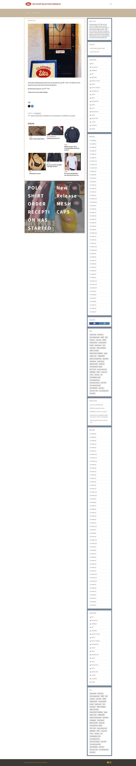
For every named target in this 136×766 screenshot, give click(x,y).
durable (92, 345)
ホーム (28, 13)
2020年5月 (93, 267)
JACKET (48, 163)
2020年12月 (94, 246)
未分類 (93, 129)
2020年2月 (93, 274)
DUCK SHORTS (102, 342)
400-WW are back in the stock (97, 408)
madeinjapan (46, 115)
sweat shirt (104, 372)
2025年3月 (93, 192)
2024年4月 (93, 223)
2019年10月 (94, 288)
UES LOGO (103, 382)
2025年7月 (93, 178)
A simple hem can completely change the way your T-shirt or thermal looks (99, 416)
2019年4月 (93, 308)
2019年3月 (93, 312)
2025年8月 (93, 175)
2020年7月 (93, 260)
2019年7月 (93, 298)
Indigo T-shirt (93, 356)
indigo (105, 353)
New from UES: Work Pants (96, 405)
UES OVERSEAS (64, 115)
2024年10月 (94, 202)
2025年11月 (94, 164)
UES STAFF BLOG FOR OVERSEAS (37, 762)
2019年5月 (93, 305)
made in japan (100, 361)
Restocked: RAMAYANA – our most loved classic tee (71, 174)
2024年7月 (93, 212)
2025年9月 (93, 171)
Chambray (92, 340)
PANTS (30, 137)
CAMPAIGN (94, 70)
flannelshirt (92, 348)
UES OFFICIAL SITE (94, 52)
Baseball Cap (94, 67)
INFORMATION (36, 13)
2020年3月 (93, 270)
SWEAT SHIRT (94, 118)
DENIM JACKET (93, 342)
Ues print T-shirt (94, 390)
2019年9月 (93, 291)
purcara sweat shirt (102, 369)
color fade (98, 340)
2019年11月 (94, 284)
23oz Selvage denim (94, 337)
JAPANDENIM (101, 356)
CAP (48, 136)
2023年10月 (94, 233)
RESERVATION (52, 136)
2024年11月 (94, 199)
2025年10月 (94, 168)
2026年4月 (93, 147)
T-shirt (91, 374)
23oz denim (100, 334)
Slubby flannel (94, 111)
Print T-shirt (93, 369)
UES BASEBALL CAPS (95, 377)
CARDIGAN (94, 77)
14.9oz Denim (93, 334)
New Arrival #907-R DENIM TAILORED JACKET (54, 165)
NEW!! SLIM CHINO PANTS (36, 139)
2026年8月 (93, 140)
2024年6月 (93, 216)
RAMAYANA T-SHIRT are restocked (98, 411)
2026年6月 (93, 144)
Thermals (97, 374)
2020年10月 (94, 250)
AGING (102, 337)
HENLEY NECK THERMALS (96, 353)
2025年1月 (93, 195)
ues (50, 115)
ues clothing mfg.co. (56, 115)
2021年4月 (93, 243)
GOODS (93, 84)
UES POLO (101, 388)
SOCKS (93, 115)
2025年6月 (93, 181)
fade (104, 345)
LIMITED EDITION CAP (53, 138)
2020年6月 (93, 264)
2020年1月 (93, 277)
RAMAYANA (92, 372)
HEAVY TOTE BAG (94, 350)
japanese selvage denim (36, 115)
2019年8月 (93, 294)
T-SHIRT (66, 171)
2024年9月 (93, 205)
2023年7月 (93, 236)
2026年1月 (93, 157)
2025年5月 (93, 185)
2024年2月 (93, 229)
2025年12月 (94, 161)
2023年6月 (93, 240)
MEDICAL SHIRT (94, 364)
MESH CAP (101, 364)
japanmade (105, 358)
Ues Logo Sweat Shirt (95, 385)
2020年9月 (93, 253)
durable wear (98, 345)
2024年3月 (93, 226)
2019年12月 (94, 281)
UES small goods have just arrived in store (98, 421)
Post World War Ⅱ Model (96, 366)
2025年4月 (93, 188)
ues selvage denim (103, 390)
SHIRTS (65, 144)
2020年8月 (93, 257)
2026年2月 (93, 154)
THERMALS (94, 125)
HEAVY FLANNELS (95, 87)
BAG (30, 171)
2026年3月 (93, 151)
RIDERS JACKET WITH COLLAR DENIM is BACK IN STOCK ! (71, 148)
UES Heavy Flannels (94, 382)
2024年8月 (93, 209)
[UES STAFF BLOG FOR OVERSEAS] (28, 4)
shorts (93, 108)
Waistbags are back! (35, 173)
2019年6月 (93, 301)
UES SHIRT (92, 393)
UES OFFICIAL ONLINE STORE (97, 48)
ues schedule (72, 115)
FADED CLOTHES (95, 81)
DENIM (104, 340)
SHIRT (98, 372)
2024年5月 (93, 219)
